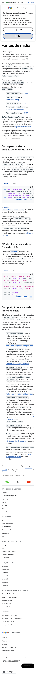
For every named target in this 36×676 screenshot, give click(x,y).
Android (4, 492)
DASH (26, 94)
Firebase (4, 644)
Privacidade (5, 533)
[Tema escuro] (31, 187)
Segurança (5, 499)
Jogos (3, 520)
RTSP (26, 113)
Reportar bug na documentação (12, 618)
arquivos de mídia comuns (15, 109)
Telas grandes (6, 545)
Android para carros (8, 554)
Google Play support (8, 622)
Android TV (5, 558)
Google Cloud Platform (9, 647)
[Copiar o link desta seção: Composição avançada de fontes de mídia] (21, 311)
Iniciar (18, 36)
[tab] (6, 183)
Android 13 (5, 579)
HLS (24, 103)
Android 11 (5, 585)
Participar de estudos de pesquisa (12, 625)
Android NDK (6, 607)
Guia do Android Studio (9, 594)
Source (4, 502)
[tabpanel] (18, 194)
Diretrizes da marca (24, 658)
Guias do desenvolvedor (9, 597)
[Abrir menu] (3, 2)
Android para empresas (9, 496)
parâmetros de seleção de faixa (17, 364)
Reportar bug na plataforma (10, 615)
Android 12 (5, 582)
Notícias (4, 505)
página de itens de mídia (22, 127)
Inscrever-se (29, 666)
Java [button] (14, 183)
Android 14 (5, 576)
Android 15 (5, 572)
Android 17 (5, 566)
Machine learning (7, 523)
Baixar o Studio (6, 603)
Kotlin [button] (6, 183)
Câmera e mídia (7, 530)
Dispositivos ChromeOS (9, 551)
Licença (13, 658)
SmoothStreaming (12, 100)
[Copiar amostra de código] (33, 187)
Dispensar (18, 30)
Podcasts (4, 512)
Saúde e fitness (6, 527)
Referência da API (7, 600)
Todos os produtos (8, 651)
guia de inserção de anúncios (16, 441)
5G (3, 536)
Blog (3, 508)
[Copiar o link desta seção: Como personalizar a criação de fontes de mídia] (4, 153)
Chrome (4, 641)
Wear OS (4, 548)
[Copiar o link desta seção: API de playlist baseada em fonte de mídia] (20, 247)
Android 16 (5, 569)
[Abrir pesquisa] (18, 2)
